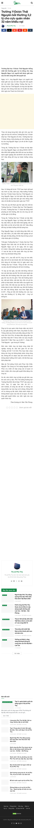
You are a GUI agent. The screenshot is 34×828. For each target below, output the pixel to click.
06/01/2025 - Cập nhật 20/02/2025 (18, 793)
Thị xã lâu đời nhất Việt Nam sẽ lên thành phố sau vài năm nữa (23, 631)
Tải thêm (17, 653)
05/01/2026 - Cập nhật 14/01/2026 (18, 734)
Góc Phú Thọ (6, 619)
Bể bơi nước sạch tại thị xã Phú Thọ (21, 780)
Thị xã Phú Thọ (11, 26)
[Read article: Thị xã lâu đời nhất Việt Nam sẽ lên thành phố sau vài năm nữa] (7, 632)
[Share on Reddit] (25, 30)
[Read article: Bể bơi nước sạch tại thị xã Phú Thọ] (5, 782)
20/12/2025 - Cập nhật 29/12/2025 (23, 615)
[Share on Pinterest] (19, 30)
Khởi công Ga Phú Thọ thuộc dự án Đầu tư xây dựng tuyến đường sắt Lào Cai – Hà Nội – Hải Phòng (22, 609)
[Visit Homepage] (17, 3)
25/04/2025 (13, 776)
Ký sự (5, 808)
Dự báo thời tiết (20, 808)
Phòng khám (13, 806)
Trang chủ (3, 8)
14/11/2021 (22, 26)
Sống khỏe (11, 808)
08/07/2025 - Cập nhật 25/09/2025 (18, 761)
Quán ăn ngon (7, 702)
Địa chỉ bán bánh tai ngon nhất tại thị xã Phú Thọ (20, 765)
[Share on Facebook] (4, 30)
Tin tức (9, 8)
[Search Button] (32, 2)
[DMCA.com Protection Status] (17, 813)
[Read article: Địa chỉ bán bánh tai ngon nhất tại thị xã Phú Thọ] (5, 766)
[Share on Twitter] (9, 30)
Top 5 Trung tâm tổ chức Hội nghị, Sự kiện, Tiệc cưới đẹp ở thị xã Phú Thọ (21, 730)
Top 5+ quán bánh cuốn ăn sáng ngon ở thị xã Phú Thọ (23, 703)
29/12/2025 (18, 601)
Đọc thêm (7, 715)
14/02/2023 (18, 647)
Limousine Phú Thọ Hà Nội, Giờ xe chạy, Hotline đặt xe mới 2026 (20, 721)
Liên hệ (28, 808)
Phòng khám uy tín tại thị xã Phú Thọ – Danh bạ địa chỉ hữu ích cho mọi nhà (20, 789)
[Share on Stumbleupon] (14, 30)
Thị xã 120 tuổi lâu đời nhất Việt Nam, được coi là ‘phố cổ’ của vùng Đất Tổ (23, 621)
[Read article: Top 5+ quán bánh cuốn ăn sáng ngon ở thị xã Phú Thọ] (7, 704)
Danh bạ (6, 806)
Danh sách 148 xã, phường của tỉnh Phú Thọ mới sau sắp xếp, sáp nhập (21, 758)
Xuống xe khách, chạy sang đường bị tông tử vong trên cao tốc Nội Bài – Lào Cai (24, 642)
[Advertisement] (17, 50)
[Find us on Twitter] (14, 823)
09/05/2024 (18, 625)
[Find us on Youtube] (16, 823)
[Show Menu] (2, 2)
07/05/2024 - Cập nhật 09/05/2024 (23, 635)
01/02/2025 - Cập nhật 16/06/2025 (18, 782)
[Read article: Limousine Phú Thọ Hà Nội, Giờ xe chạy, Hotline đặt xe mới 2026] (5, 722)
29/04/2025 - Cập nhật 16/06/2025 (18, 769)
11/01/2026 (18, 708)
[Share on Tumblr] (30, 30)
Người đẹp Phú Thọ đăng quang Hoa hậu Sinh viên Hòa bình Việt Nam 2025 (23, 597)
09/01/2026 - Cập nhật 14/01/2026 (18, 724)
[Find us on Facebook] (11, 823)
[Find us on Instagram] (21, 823)
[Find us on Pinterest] (18, 823)
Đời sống (20, 806)
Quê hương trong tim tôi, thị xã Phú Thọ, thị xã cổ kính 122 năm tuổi (21, 773)
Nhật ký (27, 806)
